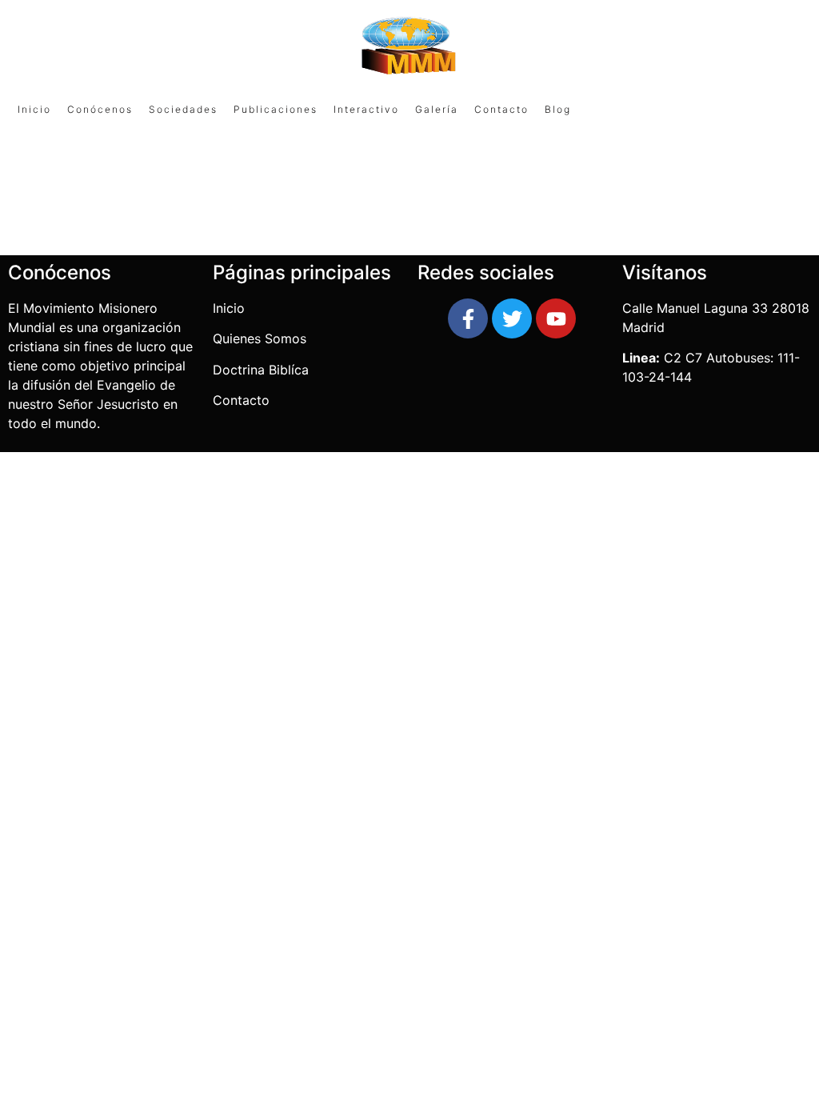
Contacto (501, 109)
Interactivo (366, 109)
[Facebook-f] (468, 318)
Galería (436, 109)
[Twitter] (512, 318)
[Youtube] (556, 318)
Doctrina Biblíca (261, 370)
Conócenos (100, 109)
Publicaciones (276, 109)
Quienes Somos (261, 338)
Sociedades (183, 109)
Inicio (34, 109)
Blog (558, 109)
